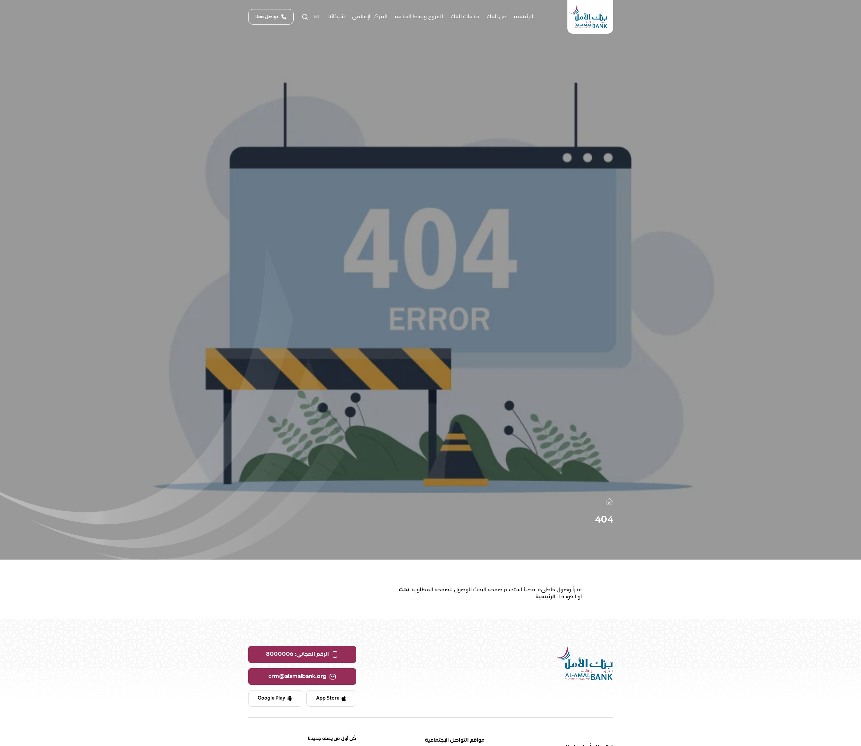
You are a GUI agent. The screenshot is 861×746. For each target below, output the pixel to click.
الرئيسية (545, 597)
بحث (404, 590)
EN (316, 16)
